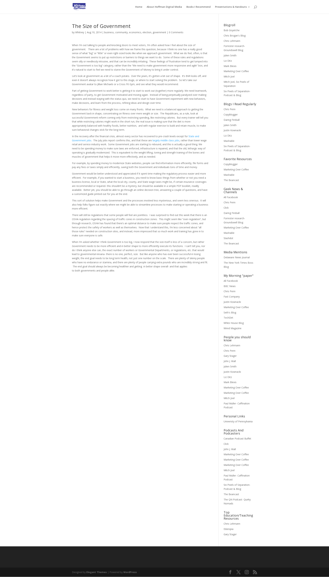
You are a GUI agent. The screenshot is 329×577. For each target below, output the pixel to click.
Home (138, 7)
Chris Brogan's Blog (235, 35)
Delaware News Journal (237, 257)
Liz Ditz (228, 60)
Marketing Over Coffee (236, 71)
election (147, 32)
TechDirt (228, 317)
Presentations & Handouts (231, 7)
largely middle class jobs (166, 140)
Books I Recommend (198, 7)
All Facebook (231, 197)
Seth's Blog (230, 312)
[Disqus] (140, 315)
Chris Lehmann (232, 40)
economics (135, 32)
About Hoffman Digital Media (164, 7)
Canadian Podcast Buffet (237, 438)
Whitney (79, 32)
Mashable (229, 140)
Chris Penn (229, 109)
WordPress (130, 572)
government (159, 32)
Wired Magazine (232, 328)
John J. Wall (230, 361)
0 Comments (176, 32)
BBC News (230, 286)
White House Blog (234, 323)
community (121, 32)
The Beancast (231, 180)
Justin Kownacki (232, 130)
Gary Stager (230, 355)
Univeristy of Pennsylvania (238, 421)
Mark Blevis (230, 66)
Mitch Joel (229, 76)
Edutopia (228, 529)
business (109, 32)
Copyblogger (231, 114)
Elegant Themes (96, 572)
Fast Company (232, 296)
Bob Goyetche (232, 30)
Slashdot (228, 238)
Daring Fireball (232, 119)
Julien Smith (230, 55)
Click (226, 207)
